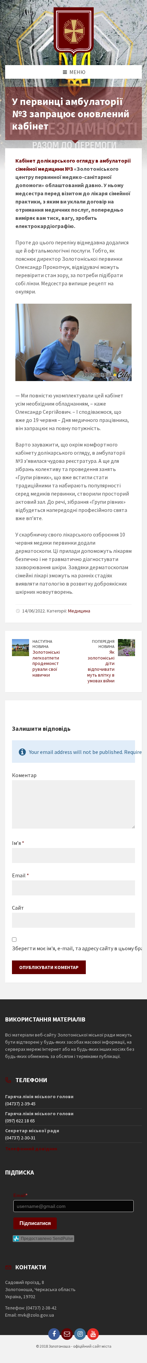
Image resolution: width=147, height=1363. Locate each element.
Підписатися (35, 1223)
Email (20, 875)
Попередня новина (103, 644)
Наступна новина (42, 644)
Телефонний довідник (31, 1149)
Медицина (79, 611)
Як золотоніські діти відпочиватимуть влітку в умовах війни (101, 666)
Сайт (18, 907)
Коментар (24, 775)
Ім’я (18, 842)
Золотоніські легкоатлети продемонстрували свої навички (46, 663)
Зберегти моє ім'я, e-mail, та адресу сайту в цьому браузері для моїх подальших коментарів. (73, 948)
